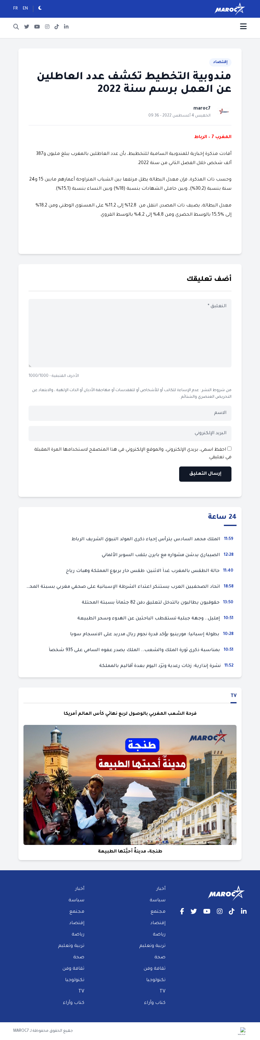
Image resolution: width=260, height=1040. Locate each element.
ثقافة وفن (155, 969)
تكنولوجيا (156, 980)
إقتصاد (220, 62)
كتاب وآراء (155, 1003)
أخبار (161, 889)
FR (15, 9)
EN (25, 9)
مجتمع (158, 912)
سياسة (158, 900)
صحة (160, 957)
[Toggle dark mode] (40, 9)
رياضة (159, 934)
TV (234, 696)
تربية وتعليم (152, 946)
